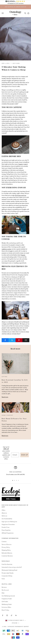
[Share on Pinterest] (19, 340)
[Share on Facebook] (5, 340)
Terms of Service (6, 544)
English (14, 623)
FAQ (3, 593)
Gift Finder (5, 601)
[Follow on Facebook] (2, 615)
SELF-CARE (16, 63)
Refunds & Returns (7, 553)
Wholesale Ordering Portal (9, 570)
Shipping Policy (6, 550)
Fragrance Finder (7, 598)
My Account (5, 590)
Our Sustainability (7, 518)
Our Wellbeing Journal (8, 596)
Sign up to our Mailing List (9, 521)
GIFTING (4, 376)
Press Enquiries (6, 530)
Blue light (4, 285)
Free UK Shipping (15, 472)
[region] (15, 471)
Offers (3, 510)
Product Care (5, 527)
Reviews (4, 587)
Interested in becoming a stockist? (12, 567)
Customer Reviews (7, 556)
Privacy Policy (6, 547)
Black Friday (5, 610)
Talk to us (4, 516)
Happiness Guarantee (8, 524)
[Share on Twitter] (12, 340)
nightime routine (6, 249)
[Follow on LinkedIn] (16, 615)
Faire (3, 578)
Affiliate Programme (7, 533)
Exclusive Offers (6, 607)
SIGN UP (24, 455)
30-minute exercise (20, 195)
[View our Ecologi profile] (15, 494)
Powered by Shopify (22, 626)
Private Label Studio (7, 573)
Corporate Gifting (7, 576)
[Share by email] (25, 340)
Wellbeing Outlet (7, 604)
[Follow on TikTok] (11, 615)
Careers (4, 541)
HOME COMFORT (7, 415)
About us (4, 513)
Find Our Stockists (7, 564)
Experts (20, 164)
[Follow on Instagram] (7, 615)
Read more (5, 397)
